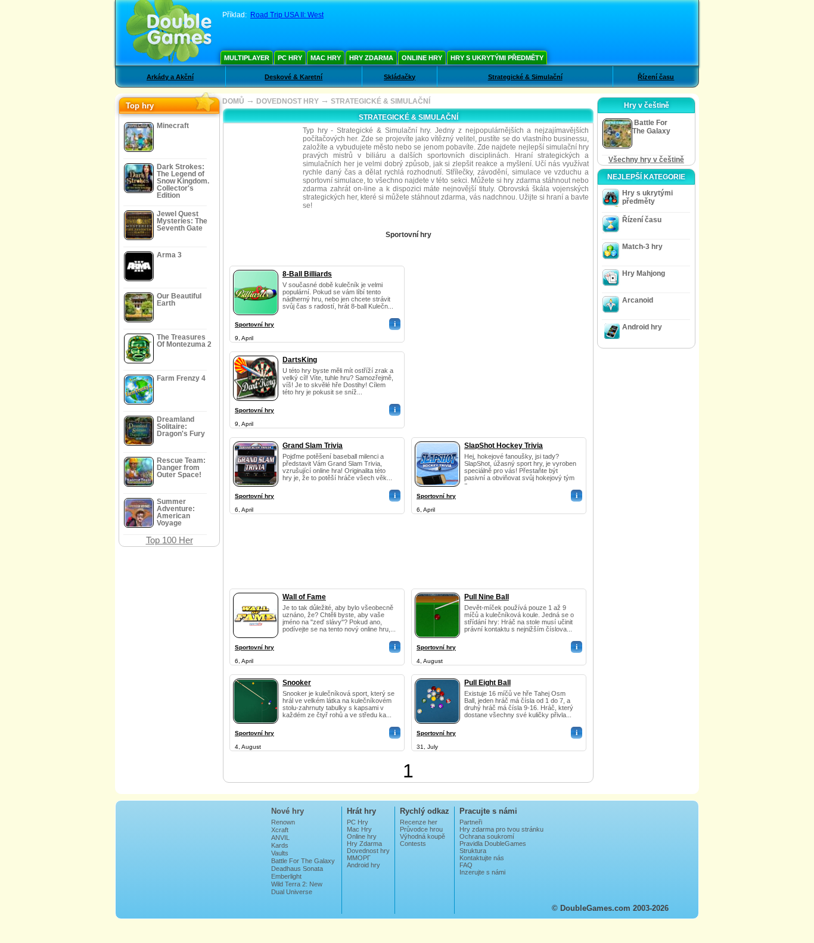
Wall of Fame (304, 597)
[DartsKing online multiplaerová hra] (255, 353)
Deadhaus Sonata (297, 868)
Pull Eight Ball (487, 683)
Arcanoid (637, 300)
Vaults (279, 853)
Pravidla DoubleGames (492, 843)
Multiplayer (246, 57)
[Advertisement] (499, 340)
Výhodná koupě (422, 836)
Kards (279, 845)
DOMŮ (233, 101)
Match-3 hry (642, 246)
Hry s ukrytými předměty (497, 57)
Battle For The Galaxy (303, 860)
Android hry (642, 327)
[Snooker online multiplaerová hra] (255, 676)
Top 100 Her (169, 540)
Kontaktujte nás (481, 857)
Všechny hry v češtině (646, 159)
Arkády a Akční (170, 76)
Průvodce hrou (421, 829)
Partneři (470, 822)
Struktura (472, 850)
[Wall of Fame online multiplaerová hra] (255, 590)
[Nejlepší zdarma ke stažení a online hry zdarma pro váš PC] (169, 33)
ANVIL (280, 837)
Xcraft (279, 829)
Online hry (422, 57)
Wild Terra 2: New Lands (296, 887)
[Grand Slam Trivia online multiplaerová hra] (255, 439)
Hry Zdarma (371, 57)
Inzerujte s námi (482, 872)
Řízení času (656, 76)
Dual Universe (291, 891)
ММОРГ (359, 857)
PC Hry (290, 57)
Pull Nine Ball (486, 597)
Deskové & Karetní (293, 76)
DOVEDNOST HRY (287, 101)
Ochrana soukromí (486, 836)
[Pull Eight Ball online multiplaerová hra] (437, 676)
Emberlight (286, 876)
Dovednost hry (368, 850)
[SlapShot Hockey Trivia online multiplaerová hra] (437, 439)
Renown (283, 822)
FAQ (466, 865)
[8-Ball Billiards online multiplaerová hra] (255, 267)
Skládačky (399, 76)
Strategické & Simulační (525, 76)
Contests (413, 843)
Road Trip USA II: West (287, 15)
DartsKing (299, 360)
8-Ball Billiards (307, 274)
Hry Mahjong (643, 273)
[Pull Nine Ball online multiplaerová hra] (437, 590)
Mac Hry (325, 57)
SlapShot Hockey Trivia (503, 445)
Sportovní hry (254, 324)
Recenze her (418, 822)
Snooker (296, 683)
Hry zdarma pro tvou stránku (501, 829)
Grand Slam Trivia (312, 445)
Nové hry (287, 811)
